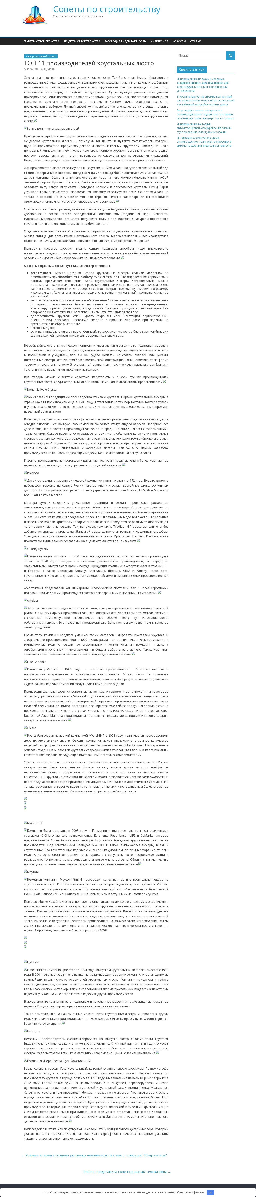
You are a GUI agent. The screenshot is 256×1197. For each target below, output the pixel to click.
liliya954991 (50, 69)
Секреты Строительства (41, 41)
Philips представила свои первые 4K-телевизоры (127, 1171)
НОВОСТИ (179, 41)
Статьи (195, 41)
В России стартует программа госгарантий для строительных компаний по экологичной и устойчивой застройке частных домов (205, 100)
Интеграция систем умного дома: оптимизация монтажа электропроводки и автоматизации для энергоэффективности (204, 141)
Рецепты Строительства (82, 41)
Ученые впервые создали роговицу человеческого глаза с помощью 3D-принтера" (94, 1155)
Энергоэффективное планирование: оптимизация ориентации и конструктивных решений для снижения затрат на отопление (205, 114)
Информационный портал (41, 56)
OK (210, 1192)
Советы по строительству (106, 9)
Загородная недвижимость (125, 41)
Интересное (159, 41)
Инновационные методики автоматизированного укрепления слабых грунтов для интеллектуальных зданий (204, 128)
